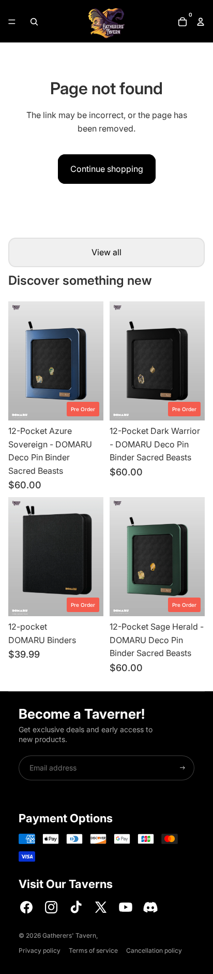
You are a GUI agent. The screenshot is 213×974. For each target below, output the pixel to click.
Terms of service (93, 950)
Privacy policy (39, 950)
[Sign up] (182, 768)
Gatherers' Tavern (69, 935)
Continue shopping (106, 169)
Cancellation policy (154, 950)
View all (106, 252)
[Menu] (12, 22)
